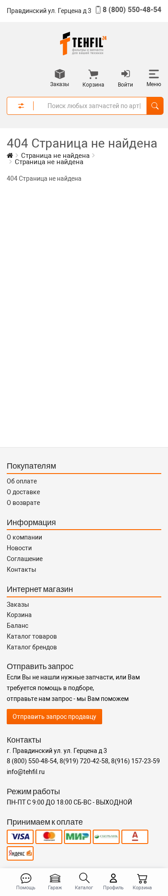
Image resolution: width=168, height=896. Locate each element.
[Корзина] (93, 75)
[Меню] (153, 75)
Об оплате (22, 481)
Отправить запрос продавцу (54, 716)
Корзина (19, 614)
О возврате (23, 502)
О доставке (23, 492)
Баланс (17, 625)
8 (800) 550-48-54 (132, 9)
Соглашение (25, 558)
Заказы (18, 604)
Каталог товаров (32, 636)
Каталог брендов (32, 647)
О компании (24, 537)
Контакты (21, 569)
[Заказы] (59, 75)
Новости (19, 548)
